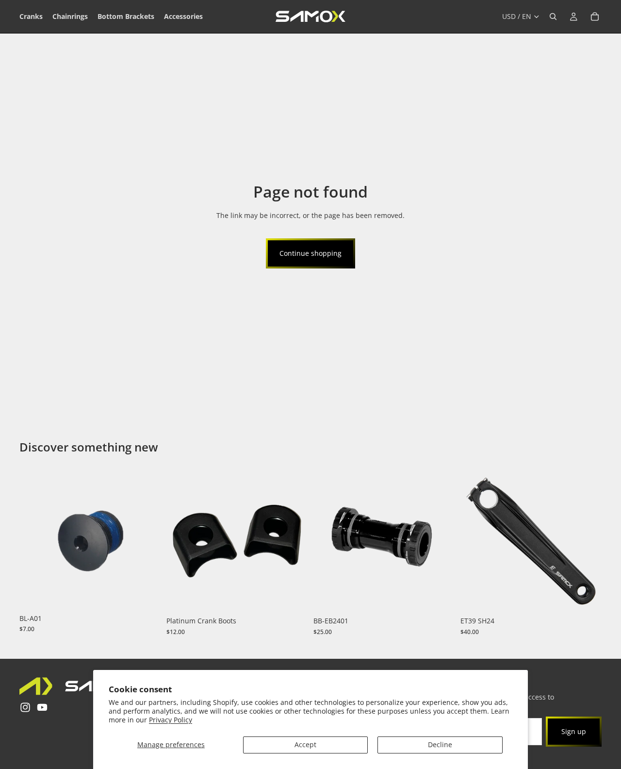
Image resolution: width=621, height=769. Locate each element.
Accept (305, 744)
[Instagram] (25, 707)
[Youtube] (42, 707)
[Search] (553, 16)
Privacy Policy (170, 719)
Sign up (573, 731)
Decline (440, 744)
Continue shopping (310, 253)
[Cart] (594, 16)
